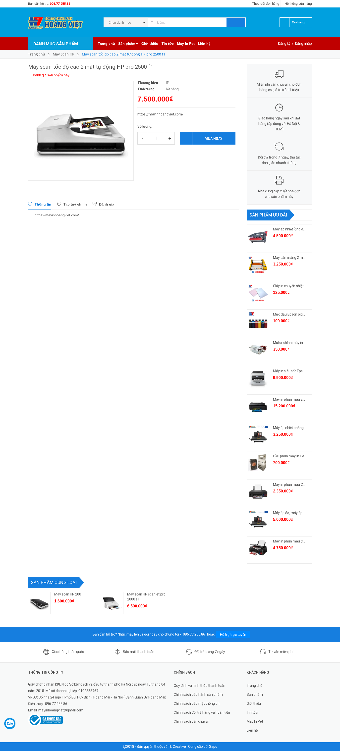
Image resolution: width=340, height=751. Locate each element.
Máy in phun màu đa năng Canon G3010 (290, 541)
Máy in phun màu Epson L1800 (290, 399)
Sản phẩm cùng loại (54, 582)
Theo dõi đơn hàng (265, 3)
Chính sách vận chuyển (191, 721)
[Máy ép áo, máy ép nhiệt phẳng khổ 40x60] (258, 520)
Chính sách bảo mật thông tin (197, 703)
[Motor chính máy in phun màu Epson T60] (258, 350)
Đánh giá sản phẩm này (50, 75)
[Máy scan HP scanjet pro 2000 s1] (112, 603)
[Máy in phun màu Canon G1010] (258, 492)
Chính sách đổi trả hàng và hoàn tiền (202, 712)
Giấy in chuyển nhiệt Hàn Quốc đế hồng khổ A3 (290, 286)
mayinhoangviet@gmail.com (60, 710)
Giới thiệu (149, 44)
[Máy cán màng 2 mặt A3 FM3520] (258, 265)
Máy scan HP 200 (67, 594)
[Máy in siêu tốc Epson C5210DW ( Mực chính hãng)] (258, 378)
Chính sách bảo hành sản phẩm (198, 695)
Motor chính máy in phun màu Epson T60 (290, 343)
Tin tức (168, 44)
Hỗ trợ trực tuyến (233, 635)
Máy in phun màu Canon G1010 (290, 484)
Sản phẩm (127, 44)
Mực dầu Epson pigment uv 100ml (290, 314)
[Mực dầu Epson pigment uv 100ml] (258, 321)
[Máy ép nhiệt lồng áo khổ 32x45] (258, 236)
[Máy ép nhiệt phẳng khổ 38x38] (258, 435)
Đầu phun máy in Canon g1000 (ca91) (290, 456)
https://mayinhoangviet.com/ (57, 215)
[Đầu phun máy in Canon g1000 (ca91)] (258, 463)
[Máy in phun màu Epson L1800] (258, 407)
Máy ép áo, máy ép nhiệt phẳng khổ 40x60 (290, 513)
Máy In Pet (186, 44)
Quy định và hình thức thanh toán (199, 686)
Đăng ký (284, 44)
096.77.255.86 (60, 3)
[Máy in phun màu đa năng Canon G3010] (258, 548)
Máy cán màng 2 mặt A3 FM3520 (290, 258)
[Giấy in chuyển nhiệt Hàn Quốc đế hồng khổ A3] (258, 293)
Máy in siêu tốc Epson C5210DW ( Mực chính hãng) (290, 371)
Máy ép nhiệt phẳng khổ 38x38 (290, 428)
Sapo (213, 747)
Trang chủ (106, 44)
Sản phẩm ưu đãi (268, 214)
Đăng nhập (303, 44)
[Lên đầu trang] (331, 736)
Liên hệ (204, 44)
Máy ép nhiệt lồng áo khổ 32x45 (290, 229)
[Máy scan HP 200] (39, 603)
